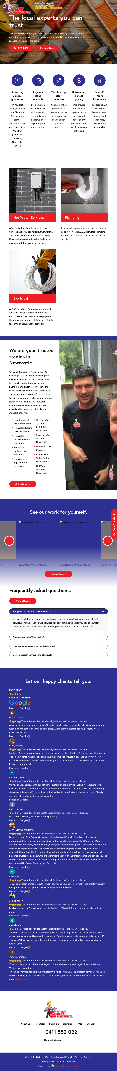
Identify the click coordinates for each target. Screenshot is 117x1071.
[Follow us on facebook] (64, 1040)
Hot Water (40, 1023)
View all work (58, 574)
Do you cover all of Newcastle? (28, 637)
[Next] (108, 541)
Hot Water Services (29, 217)
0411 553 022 (21, 48)
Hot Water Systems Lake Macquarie (21, 451)
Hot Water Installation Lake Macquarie (22, 439)
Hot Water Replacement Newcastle (20, 462)
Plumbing (72, 217)
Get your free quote (114, 524)
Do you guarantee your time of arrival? (32, 655)
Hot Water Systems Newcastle (41, 470)
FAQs (79, 1023)
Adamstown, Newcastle (33, 564)
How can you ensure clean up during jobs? (34, 646)
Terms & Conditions (66, 1062)
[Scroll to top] (104, 1037)
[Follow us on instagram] (71, 1040)
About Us (25, 1023)
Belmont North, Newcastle (75, 564)
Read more (23, 979)
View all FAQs (23, 601)
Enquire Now (47, 48)
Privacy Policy (47, 1062)
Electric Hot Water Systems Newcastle (43, 458)
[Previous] (9, 541)
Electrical (21, 298)
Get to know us (22, 484)
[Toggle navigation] (113, 5)
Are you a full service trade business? (32, 611)
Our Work (91, 1023)
